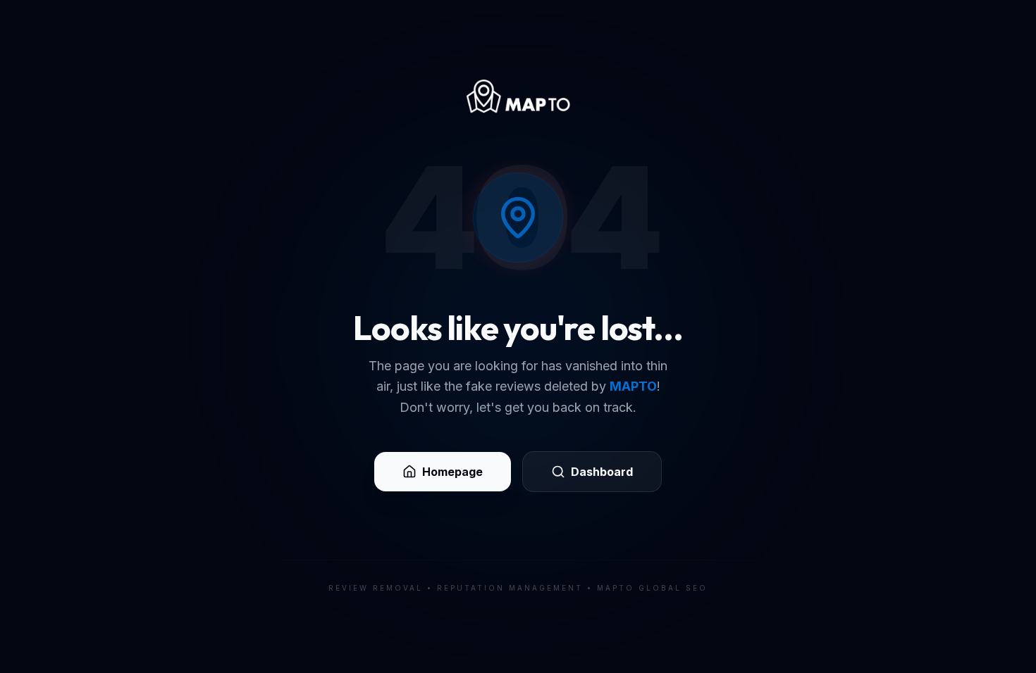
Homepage (452, 472)
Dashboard (602, 472)
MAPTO (633, 386)
